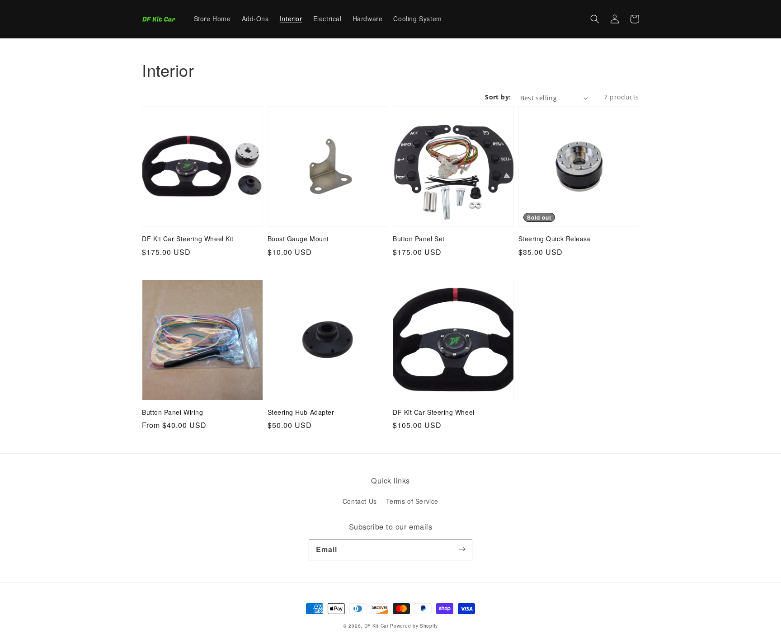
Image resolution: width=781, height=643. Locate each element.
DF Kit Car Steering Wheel (434, 412)
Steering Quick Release (554, 239)
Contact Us (360, 501)
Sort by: (498, 97)
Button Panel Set (419, 239)
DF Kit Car (376, 625)
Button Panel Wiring (172, 412)
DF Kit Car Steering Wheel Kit (188, 239)
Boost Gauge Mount (298, 239)
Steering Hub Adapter (301, 412)
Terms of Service (412, 501)
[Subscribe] (462, 549)
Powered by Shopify (414, 625)
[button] (595, 19)
